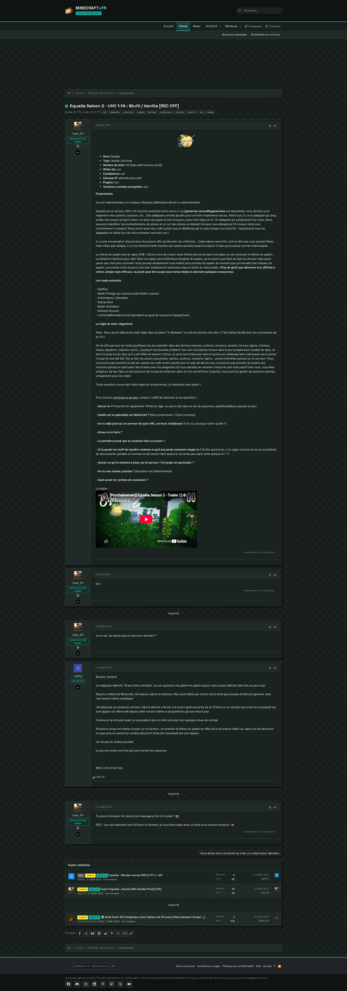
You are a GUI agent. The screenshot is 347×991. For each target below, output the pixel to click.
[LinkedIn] (94, 984)
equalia (140, 112)
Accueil (267, 966)
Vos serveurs (110, 879)
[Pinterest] (103, 984)
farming (152, 112)
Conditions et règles (208, 966)
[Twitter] (120, 984)
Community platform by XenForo (94, 978)
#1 (275, 125)
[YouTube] (129, 984)
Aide (258, 966)
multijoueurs (165, 112)
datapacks (115, 112)
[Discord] (77, 984)
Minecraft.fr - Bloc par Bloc (91, 966)
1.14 (104, 112)
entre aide (129, 112)
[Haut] (275, 966)
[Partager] (269, 126)
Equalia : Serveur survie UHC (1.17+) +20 (135, 875)
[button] (219, 26)
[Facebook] (68, 984)
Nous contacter (186, 966)
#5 (275, 807)
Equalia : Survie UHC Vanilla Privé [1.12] (135, 889)
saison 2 (192, 112)
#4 (275, 668)
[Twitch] (111, 984)
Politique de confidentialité (238, 966)
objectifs (180, 112)
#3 (275, 627)
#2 (275, 575)
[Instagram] (85, 984)
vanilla (210, 112)
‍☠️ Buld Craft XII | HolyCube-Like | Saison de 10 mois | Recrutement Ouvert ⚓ (153, 917)
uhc (202, 112)
